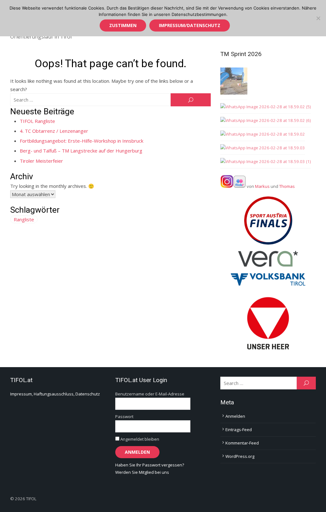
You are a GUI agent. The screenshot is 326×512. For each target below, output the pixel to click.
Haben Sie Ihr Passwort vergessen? (149, 465)
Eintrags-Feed (238, 429)
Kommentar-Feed (242, 443)
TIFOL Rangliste (37, 121)
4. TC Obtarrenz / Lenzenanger (54, 131)
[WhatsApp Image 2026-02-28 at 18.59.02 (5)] (265, 106)
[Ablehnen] (318, 18)
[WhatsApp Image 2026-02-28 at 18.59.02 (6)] (265, 120)
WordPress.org (239, 456)
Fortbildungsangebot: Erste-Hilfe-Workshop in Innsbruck (81, 141)
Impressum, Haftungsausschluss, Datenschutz (55, 394)
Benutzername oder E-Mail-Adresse (149, 394)
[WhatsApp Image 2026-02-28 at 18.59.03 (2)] (233, 82)
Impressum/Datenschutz (189, 25)
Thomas (287, 186)
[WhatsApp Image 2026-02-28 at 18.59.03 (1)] (265, 161)
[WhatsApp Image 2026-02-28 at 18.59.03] (262, 148)
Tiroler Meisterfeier (41, 161)
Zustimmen (123, 25)
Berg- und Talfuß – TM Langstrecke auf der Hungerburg (81, 150)
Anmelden (235, 416)
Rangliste (24, 219)
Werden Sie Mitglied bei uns (142, 472)
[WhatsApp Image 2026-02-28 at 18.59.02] (262, 134)
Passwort (124, 416)
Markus (262, 186)
